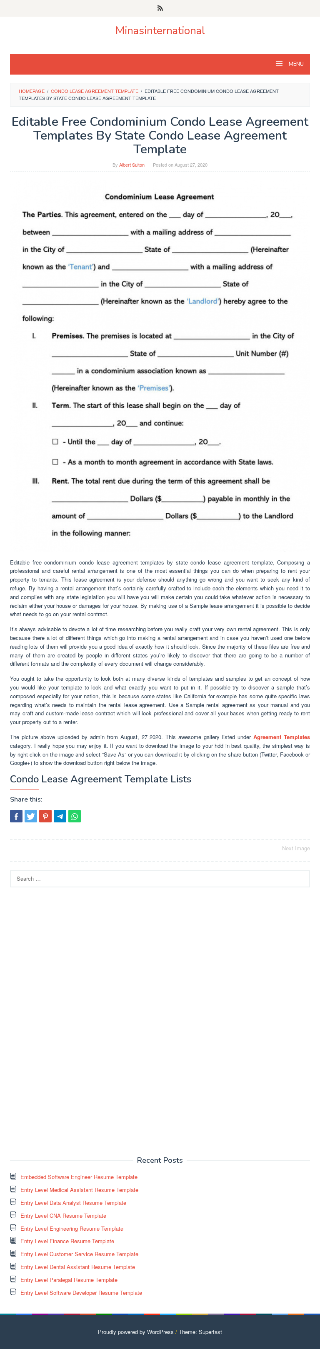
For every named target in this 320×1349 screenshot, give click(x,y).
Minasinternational (160, 30)
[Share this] (16, 816)
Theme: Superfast (200, 1332)
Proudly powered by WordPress (136, 1332)
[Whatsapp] (74, 816)
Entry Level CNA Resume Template (63, 1215)
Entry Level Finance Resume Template (67, 1241)
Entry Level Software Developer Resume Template (81, 1293)
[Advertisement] (72, 1021)
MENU (296, 64)
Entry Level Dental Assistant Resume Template (77, 1267)
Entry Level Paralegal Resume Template (69, 1280)
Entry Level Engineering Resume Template (71, 1228)
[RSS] (160, 8)
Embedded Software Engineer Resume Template (79, 1177)
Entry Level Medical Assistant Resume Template (79, 1190)
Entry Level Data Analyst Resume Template (73, 1203)
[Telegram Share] (60, 816)
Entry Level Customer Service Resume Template (79, 1254)
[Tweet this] (31, 816)
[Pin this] (45, 816)
